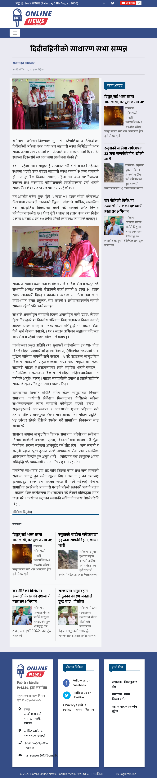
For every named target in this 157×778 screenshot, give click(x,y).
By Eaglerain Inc (126, 774)
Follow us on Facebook (81, 683)
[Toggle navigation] (15, 33)
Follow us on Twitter (82, 695)
